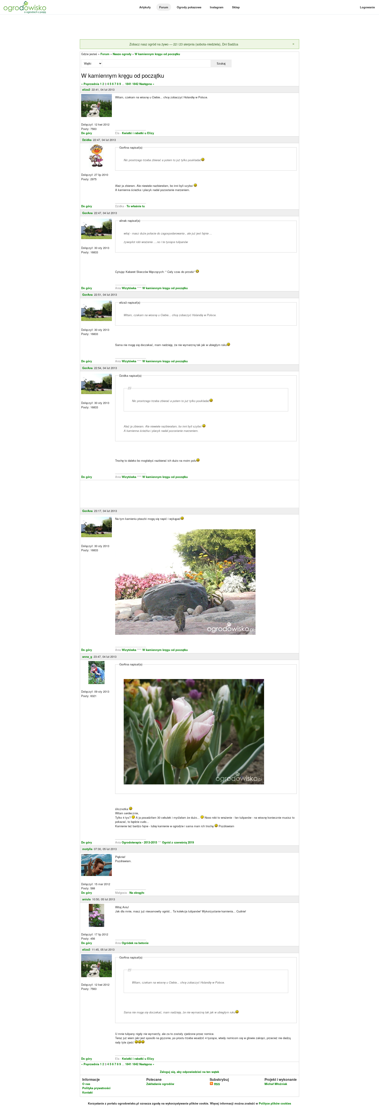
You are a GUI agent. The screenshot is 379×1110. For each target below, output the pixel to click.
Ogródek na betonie (135, 943)
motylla (87, 849)
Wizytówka (129, 288)
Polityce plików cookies (275, 1103)
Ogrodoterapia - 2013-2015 (140, 842)
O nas (86, 1084)
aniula (86, 899)
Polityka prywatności (96, 1088)
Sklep (236, 7)
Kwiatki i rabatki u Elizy (138, 133)
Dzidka (86, 140)
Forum (163, 7)
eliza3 (86, 89)
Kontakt (87, 1092)
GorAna (87, 213)
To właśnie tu (136, 206)
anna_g (87, 656)
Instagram (216, 7)
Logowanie (367, 7)
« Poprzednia (90, 84)
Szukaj (221, 63)
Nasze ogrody (122, 54)
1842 (135, 84)
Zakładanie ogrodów (160, 1084)
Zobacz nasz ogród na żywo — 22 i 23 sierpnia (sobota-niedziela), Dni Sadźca (183, 44)
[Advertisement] (189, 27)
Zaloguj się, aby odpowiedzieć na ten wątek (189, 1072)
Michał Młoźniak (276, 1084)
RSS (216, 1084)
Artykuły (145, 7)
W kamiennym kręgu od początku (157, 54)
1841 (128, 84)
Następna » (146, 84)
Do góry (86, 133)
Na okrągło (136, 892)
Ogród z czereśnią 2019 (178, 842)
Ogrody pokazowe (189, 7)
